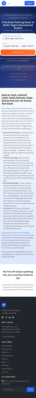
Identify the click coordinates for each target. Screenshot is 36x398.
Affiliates (5, 365)
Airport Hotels (7, 346)
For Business (7, 349)
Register (29, 3)
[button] (9, 3)
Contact (5, 372)
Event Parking (7, 356)
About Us (5, 352)
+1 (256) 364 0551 (8, 336)
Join (30, 389)
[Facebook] (6, 317)
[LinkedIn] (10, 317)
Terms (4, 362)
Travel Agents (7, 369)
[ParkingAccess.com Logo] (4, 3)
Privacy (4, 359)
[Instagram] (13, 317)
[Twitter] (3, 317)
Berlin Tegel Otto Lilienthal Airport (15, 108)
